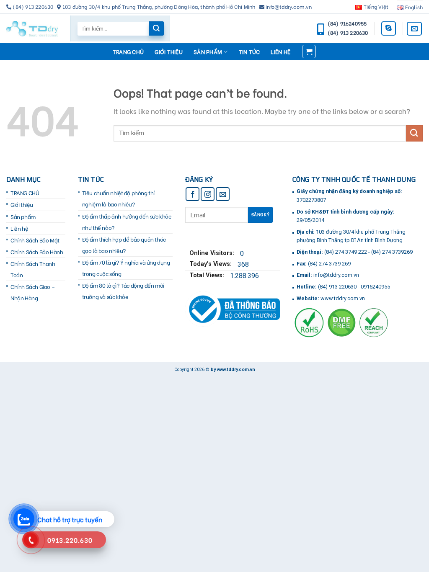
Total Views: (207, 275)
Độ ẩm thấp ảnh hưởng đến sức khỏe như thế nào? (127, 221)
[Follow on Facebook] (192, 194)
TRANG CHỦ (128, 51)
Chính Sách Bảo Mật (34, 240)
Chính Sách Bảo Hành (36, 251)
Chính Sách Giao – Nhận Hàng (32, 292)
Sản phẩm (208, 51)
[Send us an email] (414, 29)
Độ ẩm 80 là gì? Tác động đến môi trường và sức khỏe (123, 290)
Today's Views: (211, 264)
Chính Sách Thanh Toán (32, 269)
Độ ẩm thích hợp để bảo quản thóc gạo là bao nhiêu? (124, 244)
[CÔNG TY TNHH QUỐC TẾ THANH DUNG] (32, 28)
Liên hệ (280, 51)
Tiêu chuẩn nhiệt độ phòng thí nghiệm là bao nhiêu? (118, 198)
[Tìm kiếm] (156, 28)
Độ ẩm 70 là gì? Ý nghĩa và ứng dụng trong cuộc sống (126, 267)
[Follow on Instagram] (207, 194)
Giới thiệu (169, 51)
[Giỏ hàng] (309, 51)
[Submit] (414, 133)
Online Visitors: (212, 253)
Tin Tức (249, 51)
